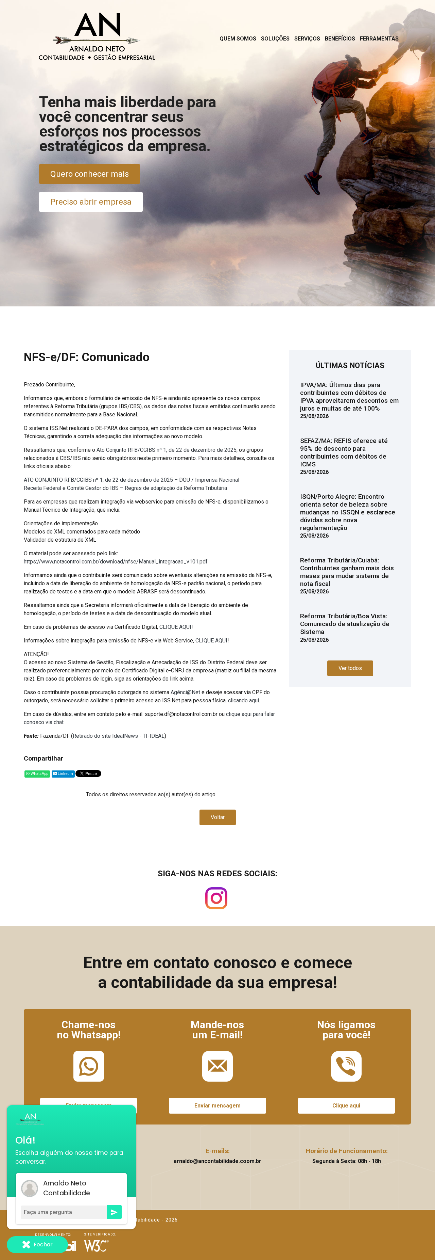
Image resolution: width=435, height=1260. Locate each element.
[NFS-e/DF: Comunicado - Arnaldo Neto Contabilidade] (97, 36)
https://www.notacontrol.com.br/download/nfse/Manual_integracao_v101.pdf (116, 561)
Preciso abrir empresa (91, 202)
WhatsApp (39, 773)
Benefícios (340, 38)
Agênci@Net (185, 692)
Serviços (307, 38)
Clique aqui (346, 1105)
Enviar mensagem (217, 1105)
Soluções (275, 38)
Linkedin (65, 773)
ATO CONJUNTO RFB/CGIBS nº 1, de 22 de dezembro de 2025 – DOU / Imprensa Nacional (131, 480)
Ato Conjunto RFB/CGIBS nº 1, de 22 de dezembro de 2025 (167, 450)
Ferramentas (379, 38)
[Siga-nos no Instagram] (216, 900)
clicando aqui (243, 700)
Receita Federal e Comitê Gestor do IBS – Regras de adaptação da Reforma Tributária (125, 488)
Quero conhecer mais (89, 174)
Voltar (218, 817)
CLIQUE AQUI (175, 627)
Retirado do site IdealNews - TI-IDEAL (118, 736)
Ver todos (350, 668)
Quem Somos (238, 38)
